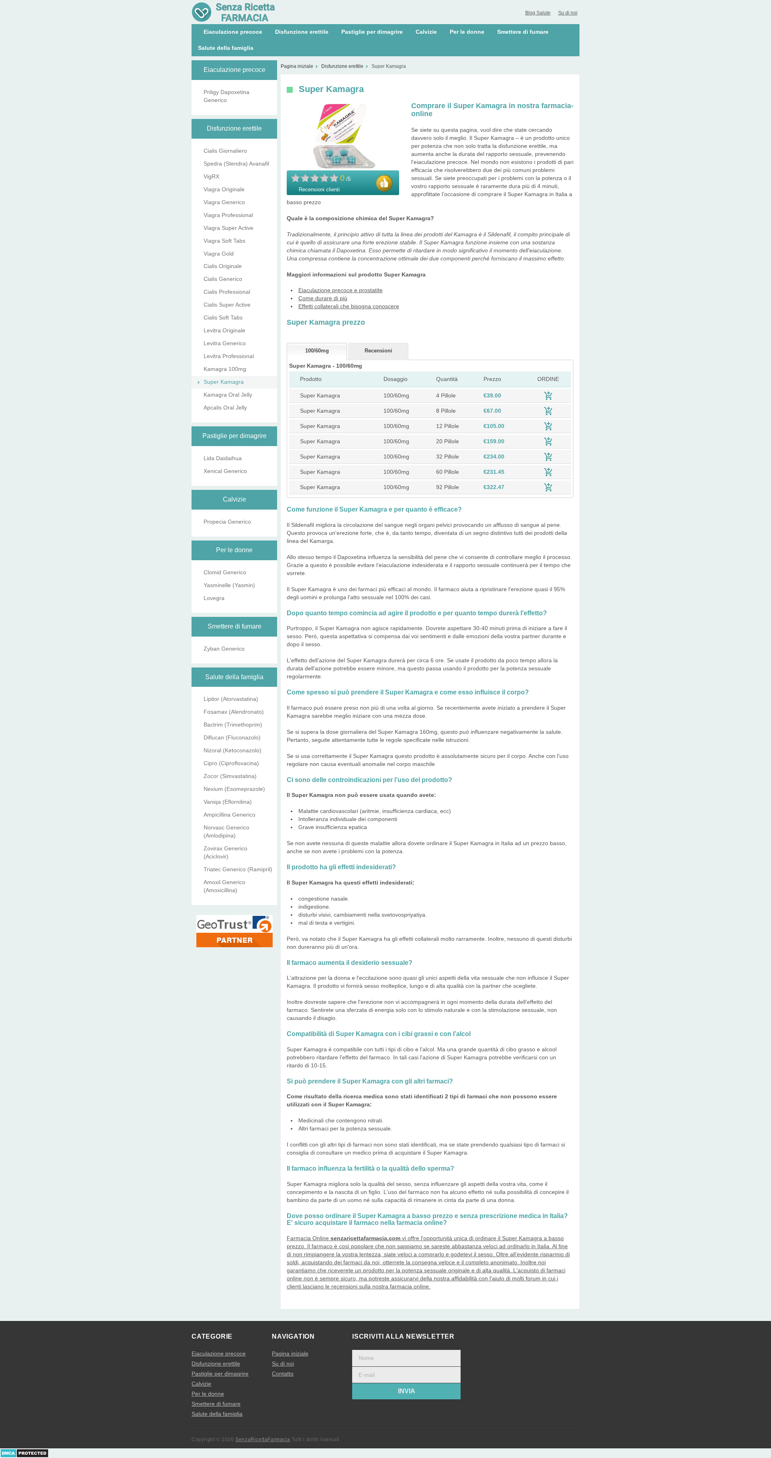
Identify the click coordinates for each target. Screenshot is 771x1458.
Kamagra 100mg (225, 369)
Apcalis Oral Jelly (225, 407)
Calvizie (426, 32)
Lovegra (214, 598)
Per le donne (467, 32)
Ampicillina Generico (229, 814)
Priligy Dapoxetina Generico (226, 96)
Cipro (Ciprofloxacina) (231, 763)
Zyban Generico (224, 648)
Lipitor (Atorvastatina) (231, 699)
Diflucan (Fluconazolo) (232, 737)
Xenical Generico (225, 471)
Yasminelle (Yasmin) (229, 585)
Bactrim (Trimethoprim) (233, 724)
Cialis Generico (223, 279)
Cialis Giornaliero (225, 150)
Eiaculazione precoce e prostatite (340, 290)
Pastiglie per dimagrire (372, 32)
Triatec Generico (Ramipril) (238, 869)
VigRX (211, 176)
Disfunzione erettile (301, 32)
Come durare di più (322, 298)
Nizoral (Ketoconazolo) (232, 750)
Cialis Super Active (227, 304)
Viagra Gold (219, 253)
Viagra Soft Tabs (224, 241)
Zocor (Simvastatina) (230, 776)
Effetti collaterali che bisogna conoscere (348, 306)
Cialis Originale (223, 266)
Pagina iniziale (290, 1353)
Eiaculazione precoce (233, 32)
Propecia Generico (227, 521)
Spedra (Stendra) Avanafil (236, 163)
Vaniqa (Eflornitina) (228, 802)
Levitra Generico (225, 343)
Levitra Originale (224, 330)
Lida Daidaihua (223, 458)
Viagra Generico (224, 202)
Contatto (283, 1373)
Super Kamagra (224, 382)
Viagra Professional (228, 215)
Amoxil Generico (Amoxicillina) (224, 886)
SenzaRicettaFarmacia (262, 1439)
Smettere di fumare (523, 32)
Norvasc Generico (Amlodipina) (226, 831)
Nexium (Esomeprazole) (234, 789)
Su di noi (567, 13)
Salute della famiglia (225, 48)
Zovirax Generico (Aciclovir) (225, 852)
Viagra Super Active (228, 228)
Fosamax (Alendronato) (234, 712)
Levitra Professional (229, 356)
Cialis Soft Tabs (223, 317)
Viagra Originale (224, 189)
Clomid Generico (225, 572)
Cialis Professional (227, 292)
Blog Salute (538, 13)
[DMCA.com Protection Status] (24, 1453)
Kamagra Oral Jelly (228, 394)
